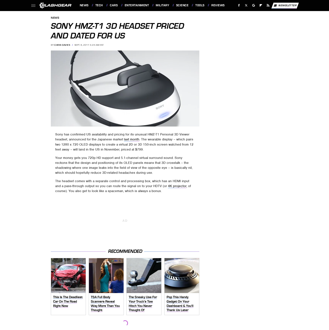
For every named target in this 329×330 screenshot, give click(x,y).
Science (182, 5)
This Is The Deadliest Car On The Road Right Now (68, 301)
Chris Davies (62, 45)
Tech (99, 5)
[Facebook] (239, 5)
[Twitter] (246, 5)
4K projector (177, 186)
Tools (199, 5)
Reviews (217, 5)
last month (131, 139)
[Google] (253, 5)
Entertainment (137, 5)
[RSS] (268, 5)
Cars (114, 5)
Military (162, 5)
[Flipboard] (261, 5)
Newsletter (287, 5)
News (84, 5)
